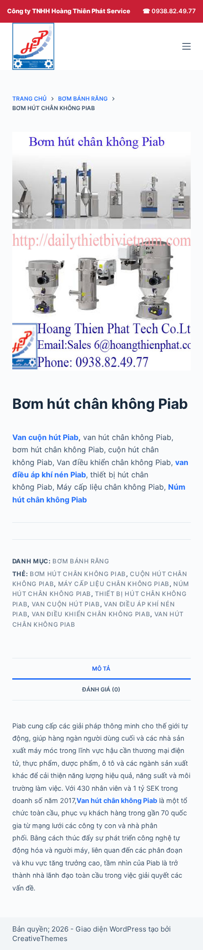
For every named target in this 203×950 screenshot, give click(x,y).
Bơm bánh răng (80, 561)
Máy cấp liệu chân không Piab (113, 583)
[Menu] (186, 46)
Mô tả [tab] (101, 668)
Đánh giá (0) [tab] (101, 689)
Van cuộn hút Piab (45, 437)
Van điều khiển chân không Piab (91, 614)
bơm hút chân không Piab (78, 574)
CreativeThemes (40, 938)
